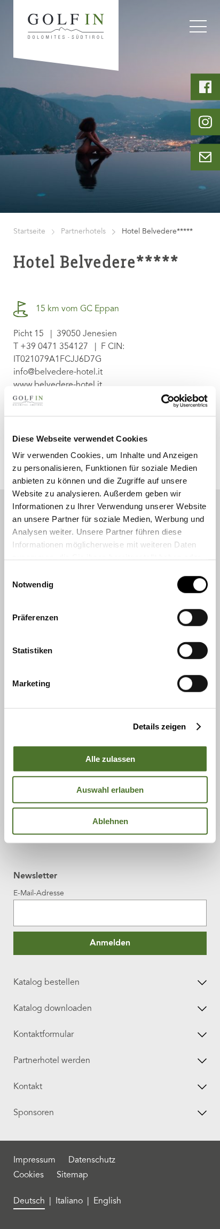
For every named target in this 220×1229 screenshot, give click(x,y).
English (107, 1201)
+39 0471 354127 (54, 347)
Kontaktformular (43, 1035)
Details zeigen (159, 726)
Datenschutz (91, 1160)
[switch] (192, 617)
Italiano (69, 1201)
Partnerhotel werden (51, 1061)
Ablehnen (110, 820)
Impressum (34, 1160)
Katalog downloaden (52, 1008)
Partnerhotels (83, 232)
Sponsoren (33, 1113)
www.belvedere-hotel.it (57, 385)
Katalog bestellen (46, 982)
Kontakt (27, 1087)
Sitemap (72, 1175)
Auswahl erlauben (110, 789)
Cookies (28, 1175)
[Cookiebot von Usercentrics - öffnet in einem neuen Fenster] (161, 401)
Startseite (29, 232)
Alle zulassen (110, 758)
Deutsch (29, 1201)
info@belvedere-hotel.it (58, 372)
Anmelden (110, 943)
